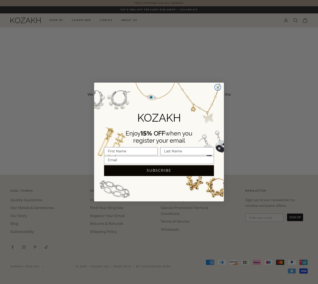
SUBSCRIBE (159, 170)
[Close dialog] (218, 87)
